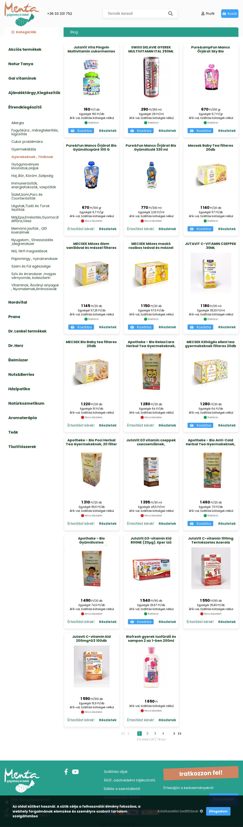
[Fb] (66, 771)
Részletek (108, 130)
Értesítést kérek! (81, 228)
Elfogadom (218, 811)
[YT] (75, 771)
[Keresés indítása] (170, 13)
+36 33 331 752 (59, 13)
